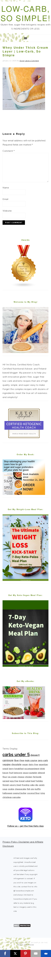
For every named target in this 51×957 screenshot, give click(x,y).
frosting (25, 785)
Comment (9, 150)
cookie (11, 789)
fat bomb (37, 777)
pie (32, 789)
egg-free (14, 781)
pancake (16, 797)
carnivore (8, 760)
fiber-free (19, 760)
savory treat (15, 785)
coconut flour (33, 793)
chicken (28, 777)
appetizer (43, 764)
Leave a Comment (32, 61)
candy (42, 785)
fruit (11, 773)
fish (28, 789)
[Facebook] (5, 953)
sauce (26, 773)
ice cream (12, 777)
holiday (39, 781)
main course (31, 760)
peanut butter (19, 793)
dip (36, 785)
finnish (6, 785)
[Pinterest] (25, 953)
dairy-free (33, 764)
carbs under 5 (16, 754)
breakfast (19, 768)
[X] (15, 953)
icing (42, 793)
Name (6, 187)
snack (5, 768)
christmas (7, 797)
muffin (38, 789)
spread (6, 781)
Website (7, 210)
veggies (7, 764)
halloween (8, 793)
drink (42, 768)
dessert (35, 755)
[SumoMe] (46, 953)
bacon (5, 773)
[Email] (36, 953)
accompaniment (32, 768)
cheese (20, 777)
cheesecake (20, 789)
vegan (25, 764)
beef (33, 781)
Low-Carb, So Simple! (26, 13)
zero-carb (43, 760)
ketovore (18, 773)
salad (27, 781)
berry (11, 768)
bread (22, 781)
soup (5, 789)
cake (32, 785)
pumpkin (33, 773)
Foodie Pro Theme (25, 945)
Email (5, 199)
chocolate (16, 764)
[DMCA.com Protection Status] (22, 926)
